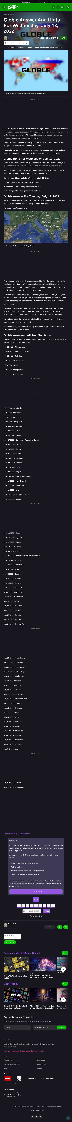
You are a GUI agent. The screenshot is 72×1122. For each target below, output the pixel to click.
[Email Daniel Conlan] (65, 927)
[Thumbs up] (59, 927)
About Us (6, 1068)
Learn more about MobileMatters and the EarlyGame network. (24, 1051)
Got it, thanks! (36, 891)
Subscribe (61, 1027)
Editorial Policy (41, 1064)
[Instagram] (62, 7)
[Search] (68, 7)
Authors (39, 1068)
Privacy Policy (41, 1060)
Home (5, 14)
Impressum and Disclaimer (12, 1064)
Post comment (10, 942)
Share (50, 927)
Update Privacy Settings (37, 1110)
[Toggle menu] (4, 7)
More (64, 953)
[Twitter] (53, 7)
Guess (46, 911)
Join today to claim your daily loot (42, 2)
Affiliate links (9, 1060)
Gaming (12, 14)
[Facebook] (58, 7)
